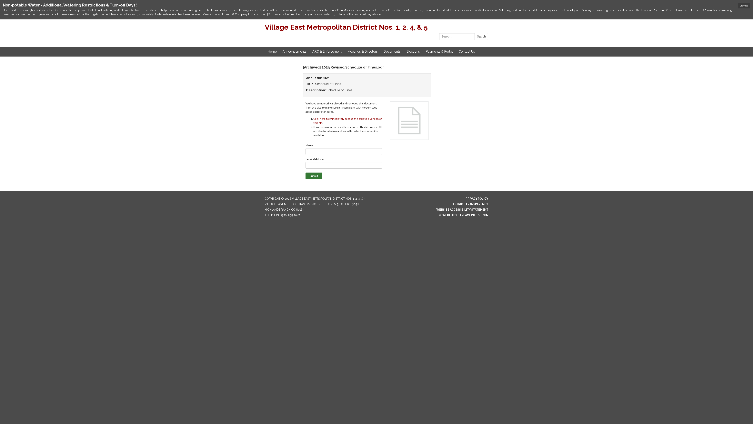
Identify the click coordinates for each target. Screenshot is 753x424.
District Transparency (470, 204)
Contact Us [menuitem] (467, 51)
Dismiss (744, 5)
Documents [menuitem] (392, 51)
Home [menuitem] (272, 51)
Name (309, 145)
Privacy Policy (477, 198)
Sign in (483, 215)
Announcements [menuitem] (294, 51)
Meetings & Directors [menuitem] (362, 51)
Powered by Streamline (457, 215)
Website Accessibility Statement (462, 209)
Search (481, 36)
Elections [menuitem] (413, 51)
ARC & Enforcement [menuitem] (327, 51)
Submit (314, 175)
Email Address (315, 159)
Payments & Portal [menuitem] (439, 51)
